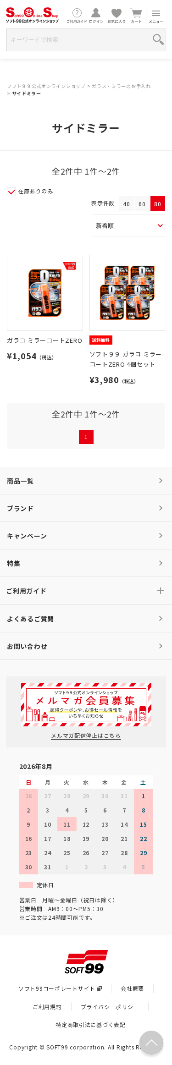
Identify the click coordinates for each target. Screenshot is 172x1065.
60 (142, 204)
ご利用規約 (47, 1006)
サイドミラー (26, 93)
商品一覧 (20, 480)
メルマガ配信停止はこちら (86, 735)
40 (126, 204)
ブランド (20, 508)
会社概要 (132, 988)
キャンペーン (27, 535)
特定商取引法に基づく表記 (90, 1024)
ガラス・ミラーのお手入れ (121, 85)
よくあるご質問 (30, 618)
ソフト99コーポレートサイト (56, 988)
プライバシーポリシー (110, 1006)
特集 (13, 563)
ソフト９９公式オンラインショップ (46, 85)
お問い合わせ (27, 646)
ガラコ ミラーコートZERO (44, 340)
